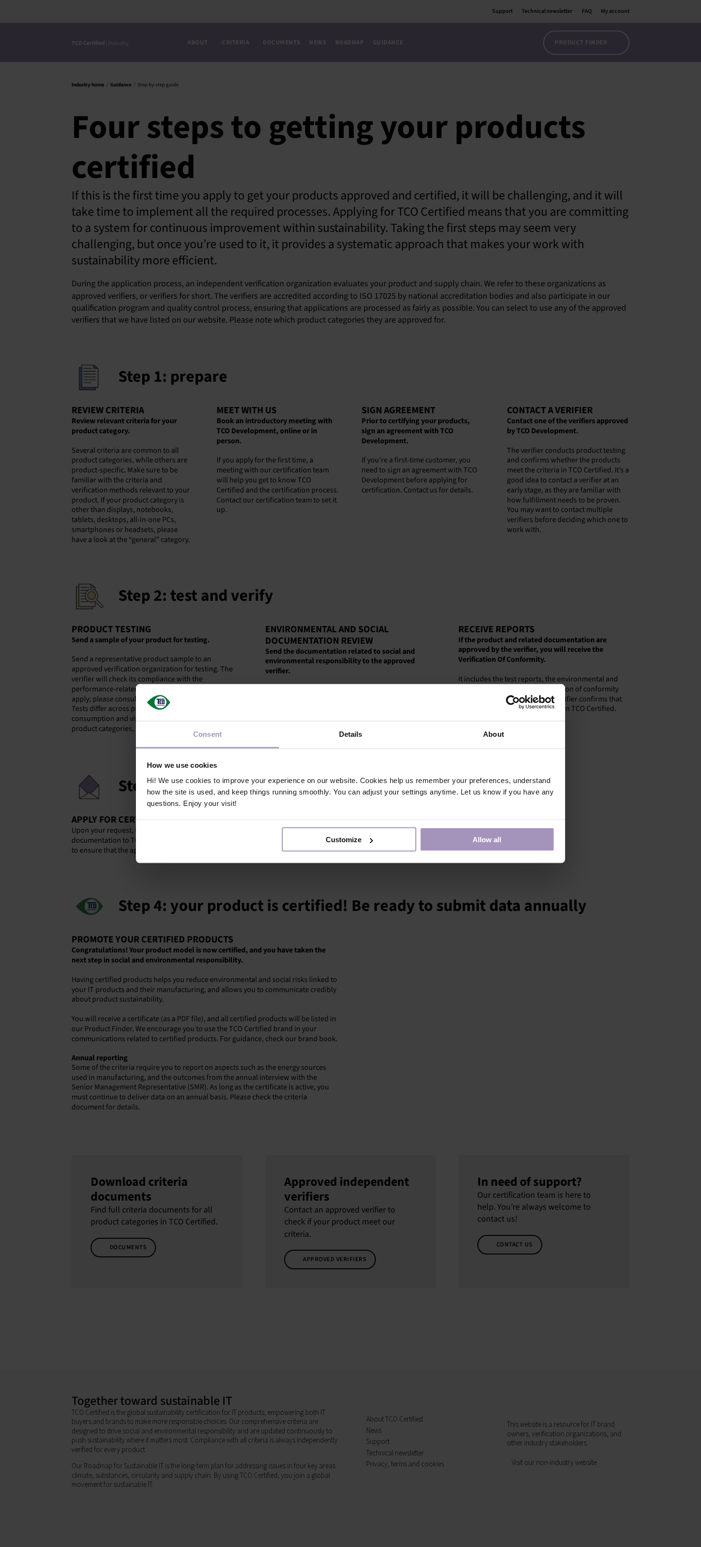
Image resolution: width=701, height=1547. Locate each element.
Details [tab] (350, 734)
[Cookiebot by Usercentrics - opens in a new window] (513, 702)
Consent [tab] (207, 734)
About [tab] (493, 734)
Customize (343, 840)
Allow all (487, 840)
